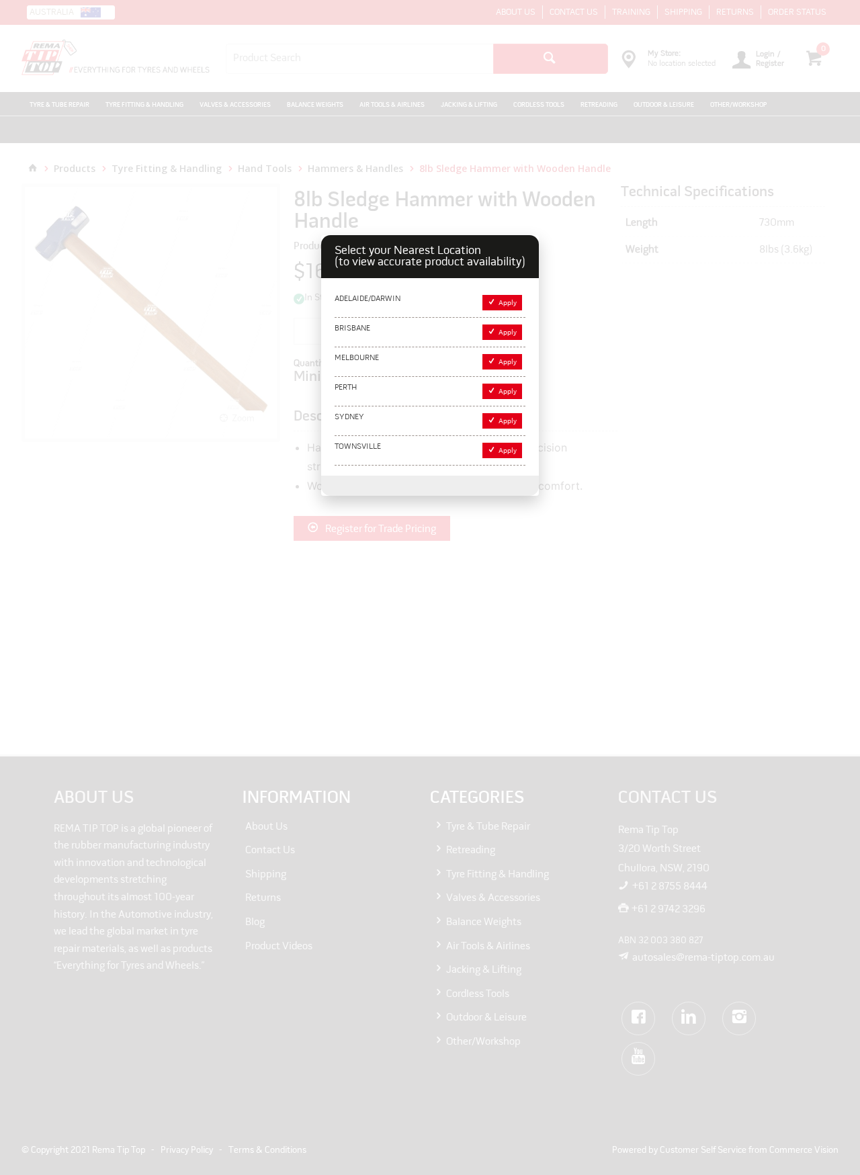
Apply (508, 303)
